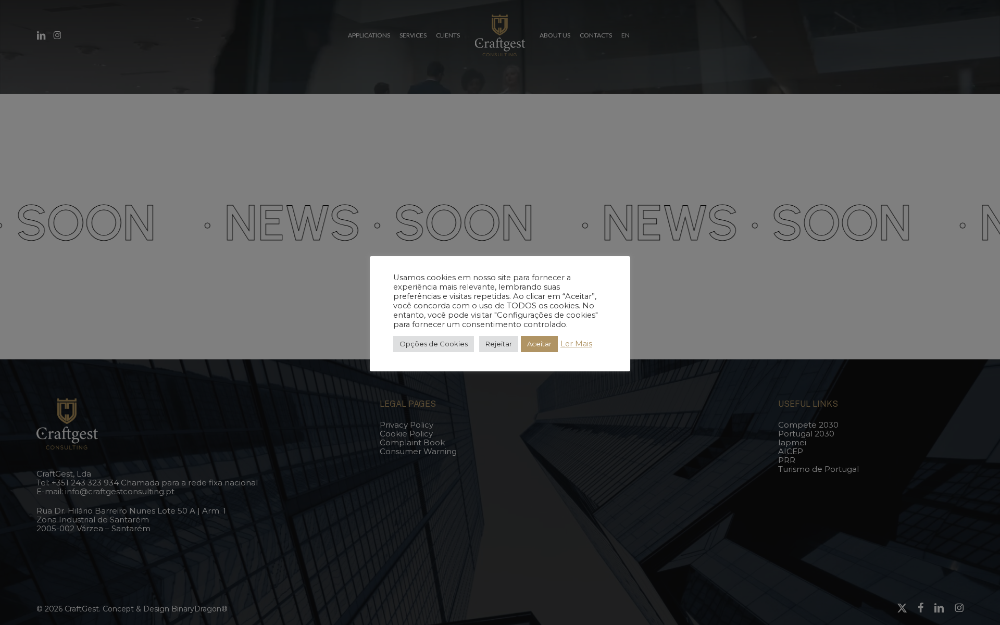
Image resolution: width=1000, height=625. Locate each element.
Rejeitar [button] (498, 344)
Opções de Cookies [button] (433, 344)
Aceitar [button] (539, 344)
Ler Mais (576, 343)
